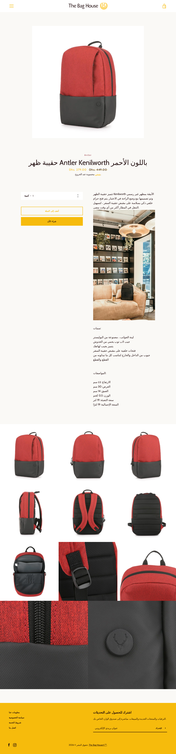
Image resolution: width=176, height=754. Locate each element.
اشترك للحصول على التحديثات (112, 712)
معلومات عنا (14, 712)
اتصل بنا (12, 727)
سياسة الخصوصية (16, 717)
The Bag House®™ (98, 745)
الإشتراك (159, 728)
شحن (98, 174)
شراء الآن (51, 221)
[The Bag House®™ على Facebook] (9, 744)
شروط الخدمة (15, 722)
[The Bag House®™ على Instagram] (14, 744)
